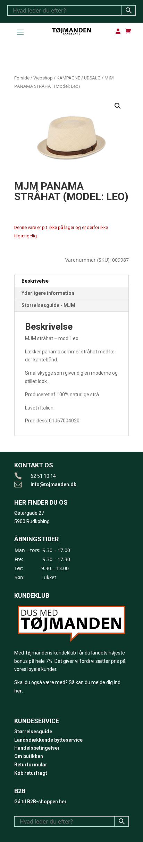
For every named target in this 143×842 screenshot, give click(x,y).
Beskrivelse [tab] (35, 281)
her (18, 691)
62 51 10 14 (43, 476)
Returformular (30, 764)
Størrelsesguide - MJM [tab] (48, 305)
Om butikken (28, 756)
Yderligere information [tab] (48, 293)
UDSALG (92, 78)
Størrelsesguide (33, 731)
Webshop (43, 78)
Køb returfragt (30, 773)
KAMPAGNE (68, 78)
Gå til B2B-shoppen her (40, 801)
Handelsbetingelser (37, 748)
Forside (22, 78)
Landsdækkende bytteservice (48, 740)
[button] (117, 106)
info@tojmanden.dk (53, 484)
